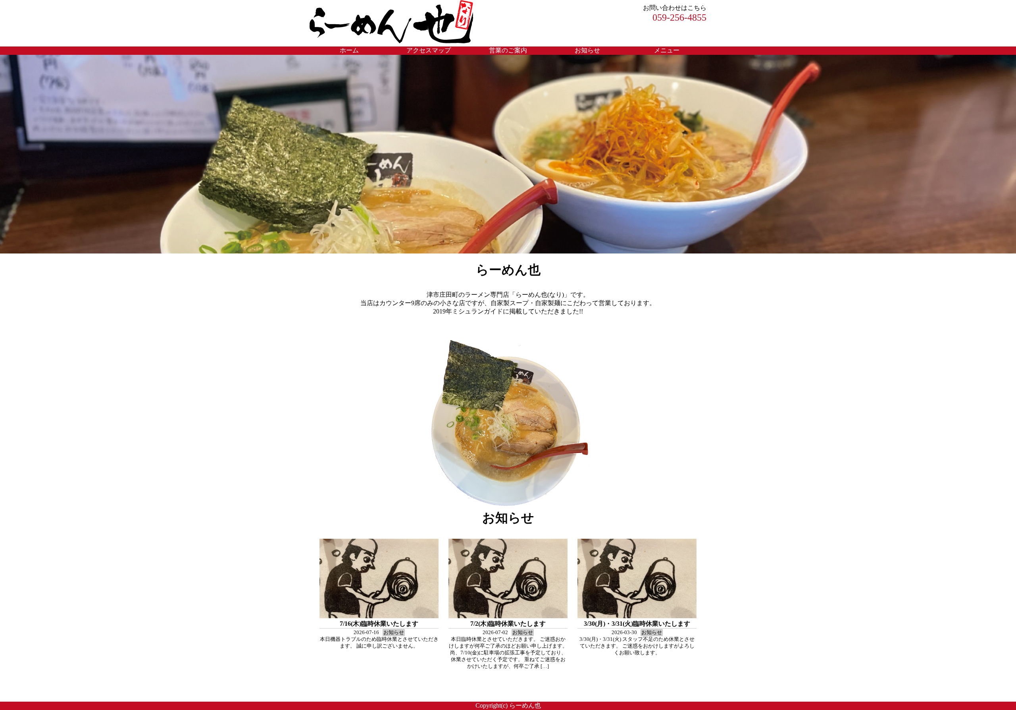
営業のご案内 (508, 50)
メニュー (666, 50)
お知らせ (587, 50)
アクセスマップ (428, 50)
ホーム (349, 50)
